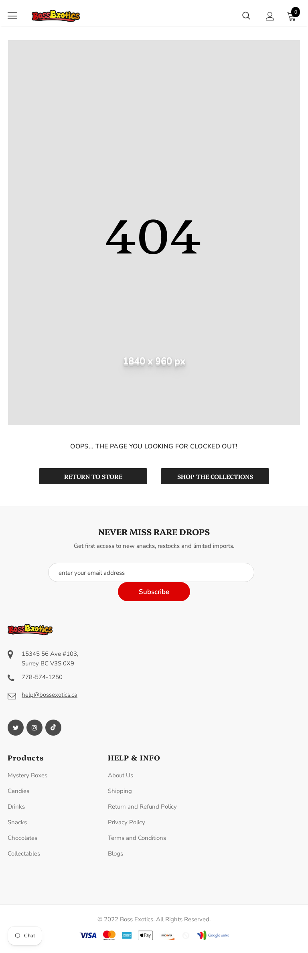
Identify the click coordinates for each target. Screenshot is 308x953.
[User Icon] (270, 16)
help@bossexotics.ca (49, 695)
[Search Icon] (246, 16)
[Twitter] (16, 728)
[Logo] (56, 16)
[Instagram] (34, 728)
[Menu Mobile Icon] (12, 16)
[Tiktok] (53, 728)
